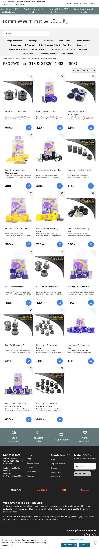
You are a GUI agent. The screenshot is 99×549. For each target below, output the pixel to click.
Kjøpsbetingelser (33, 463)
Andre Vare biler (84, 40)
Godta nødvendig (69, 545)
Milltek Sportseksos (49, 53)
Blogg (69, 3)
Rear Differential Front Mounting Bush (77, 113)
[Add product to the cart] (29, 127)
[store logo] (22, 21)
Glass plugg (16, 45)
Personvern (31, 476)
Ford (61, 40)
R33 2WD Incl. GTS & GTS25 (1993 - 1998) (42, 58)
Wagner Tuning (57, 49)
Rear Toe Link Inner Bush (16, 286)
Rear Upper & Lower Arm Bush (47, 346)
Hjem (5, 58)
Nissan (18, 58)
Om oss (30, 467)
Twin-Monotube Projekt (49, 45)
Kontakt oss (77, 3)
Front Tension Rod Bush (15, 111)
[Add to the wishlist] (31, 76)
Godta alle (84, 545)
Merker (85, 3)
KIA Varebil (30, 45)
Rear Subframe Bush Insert (17, 228)
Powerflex (11, 58)
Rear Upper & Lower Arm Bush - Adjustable (16, 405)
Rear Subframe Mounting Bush (47, 230)
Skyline (24, 58)
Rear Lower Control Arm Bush (49, 170)
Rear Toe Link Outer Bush (78, 286)
